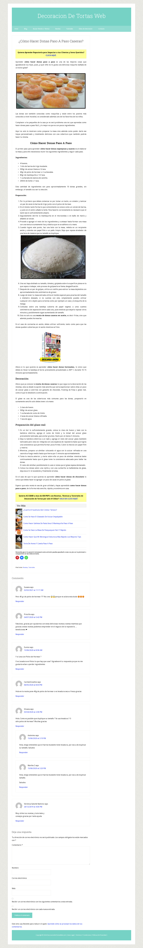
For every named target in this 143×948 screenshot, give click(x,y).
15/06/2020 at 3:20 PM (37, 768)
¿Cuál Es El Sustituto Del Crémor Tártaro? (40, 510)
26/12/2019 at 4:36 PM (33, 807)
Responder (20, 601)
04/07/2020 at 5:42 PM (33, 617)
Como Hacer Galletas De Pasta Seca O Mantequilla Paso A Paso (48, 523)
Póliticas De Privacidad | (99, 935)
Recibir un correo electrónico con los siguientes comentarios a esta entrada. (42, 902)
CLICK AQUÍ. (51, 55)
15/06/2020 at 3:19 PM (37, 738)
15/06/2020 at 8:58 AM (33, 650)
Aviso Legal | (71, 935)
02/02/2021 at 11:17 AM (33, 590)
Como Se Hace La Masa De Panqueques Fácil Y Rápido (44, 530)
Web (13, 888)
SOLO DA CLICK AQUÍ (69, 499)
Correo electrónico (19, 878)
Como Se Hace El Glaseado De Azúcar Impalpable (43, 517)
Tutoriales (31, 567)
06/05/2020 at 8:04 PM (33, 685)
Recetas (25, 567)
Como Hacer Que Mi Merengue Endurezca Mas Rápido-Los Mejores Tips (52, 537)
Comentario (17, 845)
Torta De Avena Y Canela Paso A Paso (38, 543)
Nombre (15, 868)
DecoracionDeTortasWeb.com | (57, 935)
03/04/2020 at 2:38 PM (33, 712)
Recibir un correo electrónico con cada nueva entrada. (33, 909)
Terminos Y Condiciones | (84, 935)
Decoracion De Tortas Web (72, 15)
